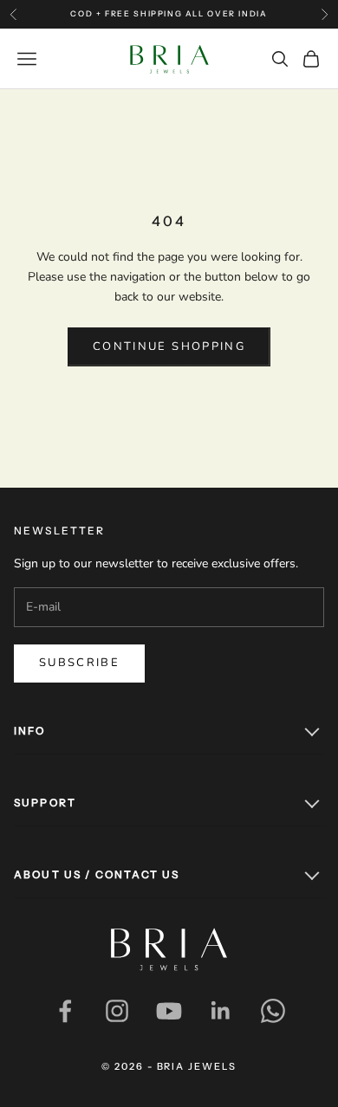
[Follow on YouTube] (169, 1011)
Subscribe (79, 662)
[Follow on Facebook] (65, 1011)
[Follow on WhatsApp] (273, 1011)
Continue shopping (169, 346)
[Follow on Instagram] (117, 1011)
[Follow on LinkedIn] (221, 1011)
